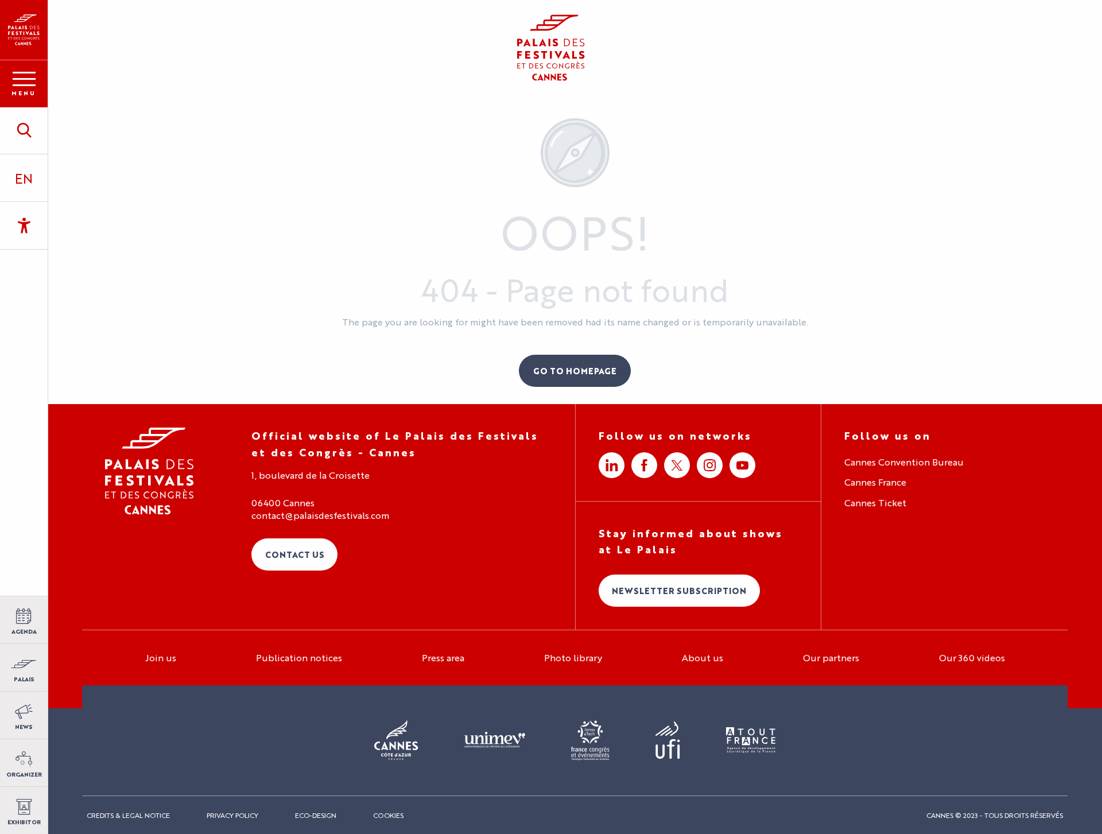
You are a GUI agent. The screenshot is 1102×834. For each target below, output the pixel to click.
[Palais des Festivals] (24, 29)
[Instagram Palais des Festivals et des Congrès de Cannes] (710, 465)
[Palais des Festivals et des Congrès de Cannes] (149, 471)
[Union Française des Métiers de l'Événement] (494, 740)
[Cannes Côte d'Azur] (396, 740)
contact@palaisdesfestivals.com (320, 515)
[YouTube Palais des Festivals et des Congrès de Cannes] (742, 465)
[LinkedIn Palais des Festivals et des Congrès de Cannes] (611, 465)
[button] (24, 130)
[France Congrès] (590, 740)
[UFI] (667, 740)
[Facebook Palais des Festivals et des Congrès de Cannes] (644, 465)
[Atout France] (750, 740)
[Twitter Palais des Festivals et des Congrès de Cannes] (677, 465)
